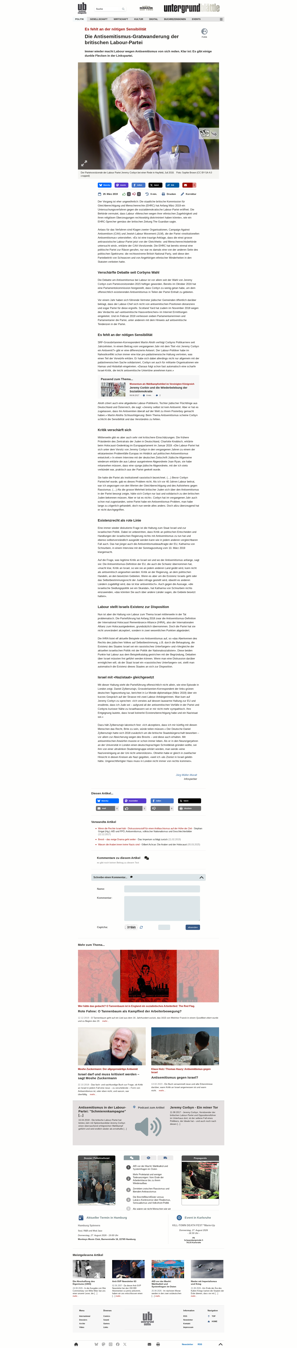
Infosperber (190, 779)
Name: (101, 888)
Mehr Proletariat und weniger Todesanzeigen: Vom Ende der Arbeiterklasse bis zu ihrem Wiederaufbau (148, 1178)
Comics (106, 1316)
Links (105, 1327)
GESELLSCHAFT (99, 19)
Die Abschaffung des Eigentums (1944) (84, 1282)
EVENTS (196, 19)
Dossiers (83, 1320)
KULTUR (138, 19)
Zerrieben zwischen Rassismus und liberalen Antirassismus (151, 1190)
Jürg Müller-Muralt (186, 775)
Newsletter (187, 1344)
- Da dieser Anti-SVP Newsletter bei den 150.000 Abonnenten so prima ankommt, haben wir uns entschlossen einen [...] (127, 1290)
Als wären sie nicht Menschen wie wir (152, 1209)
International (84, 1316)
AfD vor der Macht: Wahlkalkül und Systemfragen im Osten (150, 1167)
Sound (106, 1320)
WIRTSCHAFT (121, 19)
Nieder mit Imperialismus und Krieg (204, 1282)
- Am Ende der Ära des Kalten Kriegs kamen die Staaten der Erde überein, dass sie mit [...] (207, 1291)
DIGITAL (153, 19)
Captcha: (102, 927)
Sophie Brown (189, 172)
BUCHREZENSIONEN (175, 19)
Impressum (188, 1327)
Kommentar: (104, 897)
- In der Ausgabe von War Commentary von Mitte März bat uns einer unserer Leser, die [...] (89, 1291)
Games (106, 1324)
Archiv (82, 1324)
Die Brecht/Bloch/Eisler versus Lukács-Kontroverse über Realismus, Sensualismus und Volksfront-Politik (152, 1200)
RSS (200, 1344)
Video (81, 1327)
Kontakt (186, 1324)
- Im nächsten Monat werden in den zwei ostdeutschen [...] (166, 1293)
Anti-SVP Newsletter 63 (124, 1281)
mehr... (105, 1021)
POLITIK (79, 19)
